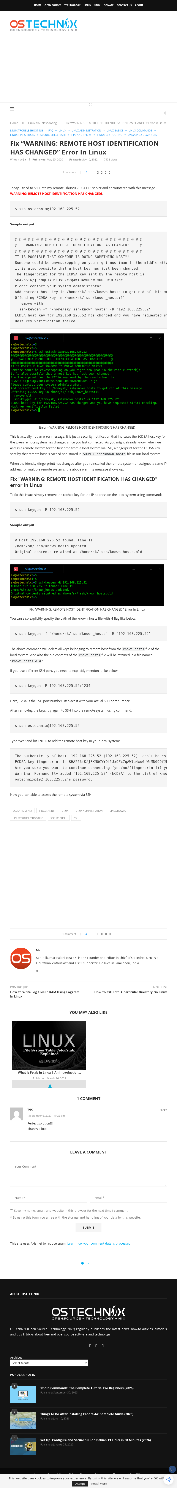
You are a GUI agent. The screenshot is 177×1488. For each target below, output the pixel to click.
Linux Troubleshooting (28, 818)
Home (37, 5)
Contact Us (124, 5)
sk (24, 159)
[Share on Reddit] (98, 172)
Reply (163, 1110)
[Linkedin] (82, 1346)
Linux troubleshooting (42, 123)
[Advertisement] (88, 70)
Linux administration (89, 810)
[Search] (165, 113)
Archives (16, 1357)
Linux (87, 5)
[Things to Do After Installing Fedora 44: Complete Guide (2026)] (23, 1420)
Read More (99, 1483)
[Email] (90, 1346)
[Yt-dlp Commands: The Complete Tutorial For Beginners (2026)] (23, 1394)
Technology (72, 5)
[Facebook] (74, 1346)
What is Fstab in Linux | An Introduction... (49, 1072)
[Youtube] (85, 1346)
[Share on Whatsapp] (102, 172)
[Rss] (102, 1346)
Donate (109, 5)
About (139, 5)
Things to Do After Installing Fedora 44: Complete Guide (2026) (86, 1414)
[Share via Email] (109, 172)
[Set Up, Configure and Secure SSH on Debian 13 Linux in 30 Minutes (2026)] (23, 1446)
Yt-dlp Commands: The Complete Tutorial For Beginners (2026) (87, 1388)
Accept (80, 1484)
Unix (97, 5)
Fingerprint (46, 810)
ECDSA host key (22, 810)
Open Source (52, 5)
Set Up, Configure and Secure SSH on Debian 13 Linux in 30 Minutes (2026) (95, 1440)
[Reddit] (97, 1346)
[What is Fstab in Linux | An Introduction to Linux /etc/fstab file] (49, 1046)
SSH (76, 818)
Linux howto (118, 810)
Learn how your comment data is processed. (99, 1243)
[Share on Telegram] (105, 172)
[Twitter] (78, 1346)
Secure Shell (59, 818)
